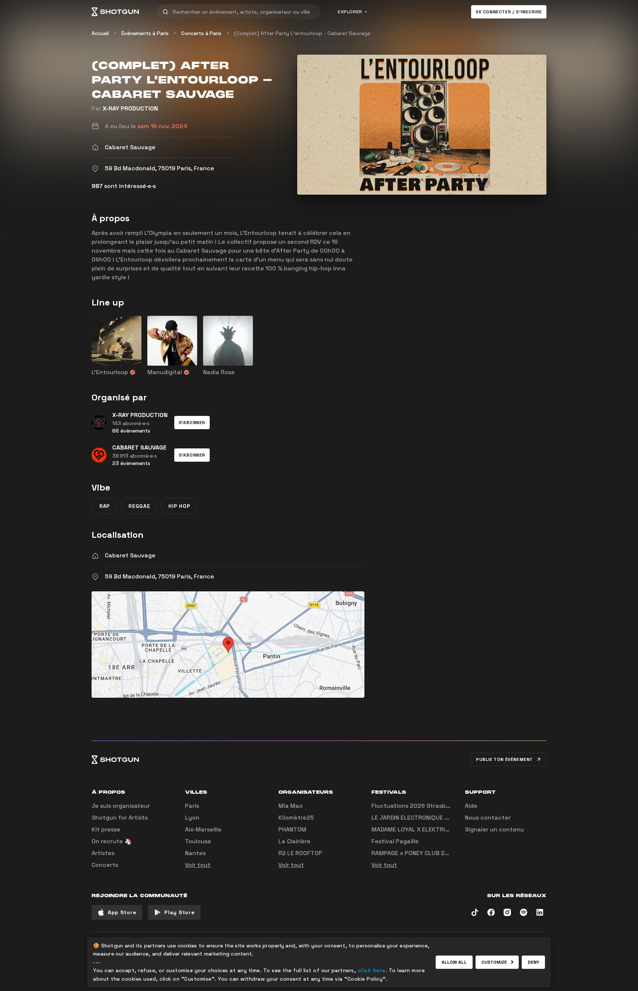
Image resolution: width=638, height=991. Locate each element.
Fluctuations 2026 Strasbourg (415, 806)
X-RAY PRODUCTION (130, 108)
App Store (122, 912)
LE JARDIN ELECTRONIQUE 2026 (415, 817)
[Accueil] (115, 11)
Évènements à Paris (145, 33)
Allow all (454, 962)
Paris (192, 806)
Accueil (100, 33)
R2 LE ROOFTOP (300, 853)
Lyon (192, 817)
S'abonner (192, 423)
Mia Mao (290, 806)
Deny (533, 962)
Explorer (350, 12)
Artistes (103, 853)
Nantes (195, 853)
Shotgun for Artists (120, 817)
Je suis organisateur (121, 806)
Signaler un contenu (494, 829)
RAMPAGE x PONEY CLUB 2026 (413, 853)
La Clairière (294, 841)
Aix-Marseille (203, 829)
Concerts (105, 865)
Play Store (179, 912)
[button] (192, 422)
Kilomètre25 (296, 817)
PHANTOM (292, 829)
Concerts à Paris (201, 33)
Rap (104, 506)
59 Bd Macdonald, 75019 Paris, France (159, 576)
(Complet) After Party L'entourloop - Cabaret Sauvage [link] (302, 33)
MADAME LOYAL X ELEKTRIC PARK (417, 829)
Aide (471, 806)
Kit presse (106, 829)
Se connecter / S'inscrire (509, 12)
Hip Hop (179, 506)
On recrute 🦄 (112, 841)
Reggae (139, 506)
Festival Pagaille (395, 841)
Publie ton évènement (504, 759)
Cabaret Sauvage (130, 555)
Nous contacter (488, 817)
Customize (494, 962)
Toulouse (198, 841)
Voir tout (197, 865)
